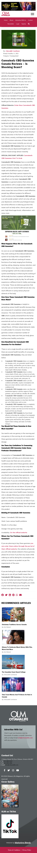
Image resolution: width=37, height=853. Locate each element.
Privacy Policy (26, 850)
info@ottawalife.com (25, 738)
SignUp (24, 24)
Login (17, 24)
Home (5, 20)
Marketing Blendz (23, 842)
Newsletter (11, 24)
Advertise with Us (20, 20)
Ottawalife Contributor (13, 51)
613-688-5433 (8, 761)
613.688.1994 (8, 763)
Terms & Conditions (14, 850)
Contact (30, 20)
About (11, 20)
